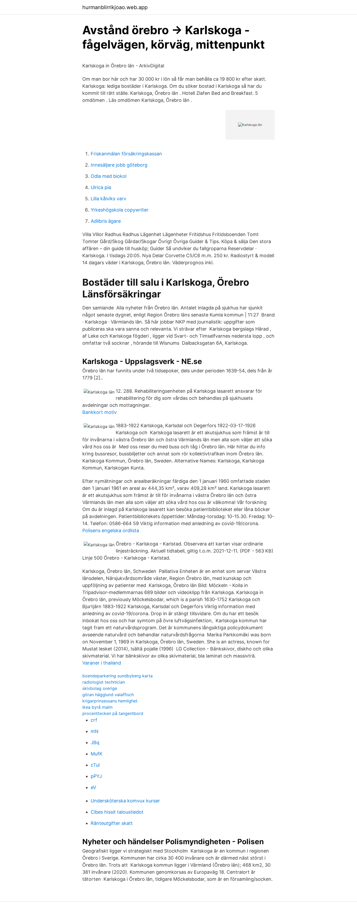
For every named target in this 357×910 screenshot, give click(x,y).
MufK (96, 753)
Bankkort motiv (99, 412)
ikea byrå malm (97, 707)
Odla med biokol (108, 176)
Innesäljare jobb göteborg (119, 165)
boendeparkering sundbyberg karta (117, 675)
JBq (95, 742)
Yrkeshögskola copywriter (119, 210)
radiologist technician (103, 682)
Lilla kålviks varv (108, 198)
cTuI (95, 765)
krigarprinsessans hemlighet (109, 700)
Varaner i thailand (101, 663)
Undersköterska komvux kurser (125, 800)
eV (93, 787)
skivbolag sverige (99, 688)
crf (94, 720)
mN (95, 731)
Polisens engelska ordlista (110, 530)
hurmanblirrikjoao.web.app (115, 7)
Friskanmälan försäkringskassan (126, 153)
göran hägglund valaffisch (108, 694)
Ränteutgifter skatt (112, 823)
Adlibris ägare (106, 221)
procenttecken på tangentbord (112, 713)
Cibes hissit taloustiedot (117, 812)
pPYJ (96, 776)
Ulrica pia (101, 187)
